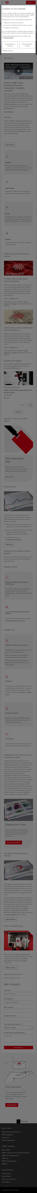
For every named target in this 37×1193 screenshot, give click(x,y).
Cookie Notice (8, 38)
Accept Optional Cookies (10, 45)
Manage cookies (7, 51)
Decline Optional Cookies (27, 45)
